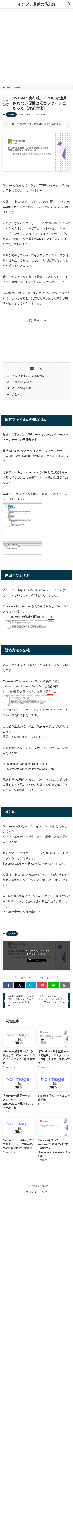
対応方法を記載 (22, 388)
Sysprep (11, 114)
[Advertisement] (36, 46)
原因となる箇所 (22, 381)
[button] (8, 985)
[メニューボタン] (4, 4)
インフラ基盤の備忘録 (37, 4)
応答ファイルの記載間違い (29, 375)
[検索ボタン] (68, 4)
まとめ (16, 394)
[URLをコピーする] (65, 985)
